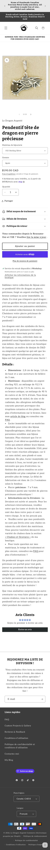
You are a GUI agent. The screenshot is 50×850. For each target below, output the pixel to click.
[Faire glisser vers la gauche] (19, 114)
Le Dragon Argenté (19, 833)
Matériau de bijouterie (12, 145)
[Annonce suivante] (45, 6)
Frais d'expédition (8, 174)
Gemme (5, 157)
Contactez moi (12, 754)
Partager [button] (9, 201)
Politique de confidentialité (26, 840)
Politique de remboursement (35, 836)
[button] (6, 28)
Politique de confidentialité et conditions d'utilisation (20, 746)
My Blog (9, 760)
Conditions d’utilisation (16, 845)
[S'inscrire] (42, 699)
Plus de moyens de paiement (25, 261)
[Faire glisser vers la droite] (30, 114)
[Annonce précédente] (4, 6)
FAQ (7, 719)
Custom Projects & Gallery (18, 725)
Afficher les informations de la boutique (20, 276)
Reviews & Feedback (15, 732)
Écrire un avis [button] (25, 630)
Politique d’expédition (37, 845)
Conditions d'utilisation (16, 738)
